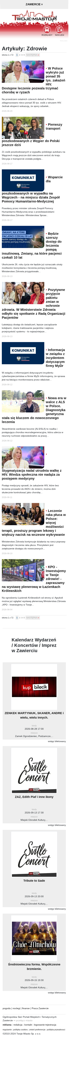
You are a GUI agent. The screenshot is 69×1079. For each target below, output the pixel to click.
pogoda (7, 1008)
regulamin (7, 1030)
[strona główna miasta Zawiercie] (34, 15)
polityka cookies (20, 1030)
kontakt (28, 1024)
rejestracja (50, 1024)
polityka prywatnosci (56, 1030)
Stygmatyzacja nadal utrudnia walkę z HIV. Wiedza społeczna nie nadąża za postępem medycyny (32, 474)
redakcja (17, 1024)
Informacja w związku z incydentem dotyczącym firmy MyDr (55, 358)
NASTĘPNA (31, 55)
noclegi (16, 1008)
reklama (7, 1024)
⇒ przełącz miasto (23, 1020)
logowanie (39, 1024)
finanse (26, 1008)
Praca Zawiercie (40, 1008)
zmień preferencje (37, 1030)
